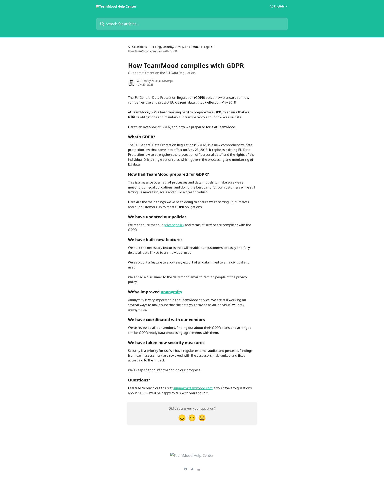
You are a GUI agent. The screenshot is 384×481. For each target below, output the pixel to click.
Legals (208, 47)
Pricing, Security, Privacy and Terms (175, 47)
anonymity (171, 291)
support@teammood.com (193, 388)
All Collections (137, 47)
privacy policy (174, 225)
